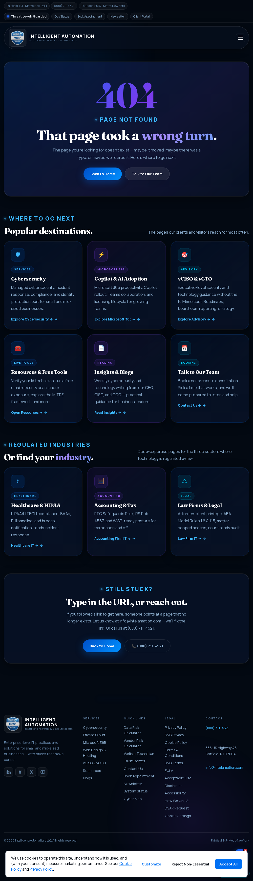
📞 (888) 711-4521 (147, 645)
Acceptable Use (178, 778)
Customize (151, 864)
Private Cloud (94, 734)
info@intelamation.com (140, 621)
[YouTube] (42, 772)
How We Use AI (177, 800)
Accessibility (175, 793)
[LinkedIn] (8, 772)
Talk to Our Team (147, 173)
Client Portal (141, 16)
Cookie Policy (176, 742)
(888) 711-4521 (140, 628)
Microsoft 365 (94, 742)
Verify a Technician (139, 753)
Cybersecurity (94, 727)
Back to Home (102, 173)
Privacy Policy (175, 727)
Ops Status (62, 16)
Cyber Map (133, 798)
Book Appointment (90, 16)
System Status (136, 791)
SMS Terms (174, 763)
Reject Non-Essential (190, 864)
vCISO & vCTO (94, 763)
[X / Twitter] (31, 772)
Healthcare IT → (24, 545)
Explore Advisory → (194, 319)
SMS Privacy (174, 734)
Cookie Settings (178, 815)
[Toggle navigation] (240, 38)
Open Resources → (26, 412)
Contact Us (133, 768)
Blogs (87, 778)
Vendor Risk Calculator (133, 743)
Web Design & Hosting (94, 753)
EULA (169, 770)
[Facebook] (20, 772)
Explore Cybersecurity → (32, 319)
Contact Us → (189, 405)
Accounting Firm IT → (112, 538)
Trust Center (134, 761)
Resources (92, 770)
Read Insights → (107, 412)
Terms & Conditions (174, 753)
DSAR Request (177, 808)
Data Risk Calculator (132, 730)
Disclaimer (173, 785)
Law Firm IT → (189, 538)
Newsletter (117, 16)
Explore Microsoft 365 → (114, 319)
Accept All (228, 864)
